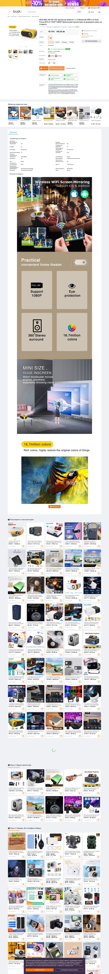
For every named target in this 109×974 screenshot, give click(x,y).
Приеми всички (39, 970)
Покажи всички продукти (14, 798)
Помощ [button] (82, 8)
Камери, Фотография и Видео (24, 16)
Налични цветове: (41, 37)
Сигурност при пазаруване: (42, 75)
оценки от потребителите (53, 27)
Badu (9, 16)
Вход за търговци (70, 8)
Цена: (41, 31)
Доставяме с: (42, 55)
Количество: (42, 63)
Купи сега (44, 68)
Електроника (14, 16)
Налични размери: (41, 42)
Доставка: (41, 51)
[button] (9, 11)
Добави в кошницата (57, 68)
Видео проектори (35, 16)
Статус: (41, 45)
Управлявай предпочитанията (69, 970)
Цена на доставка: (41, 59)
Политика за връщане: (42, 85)
